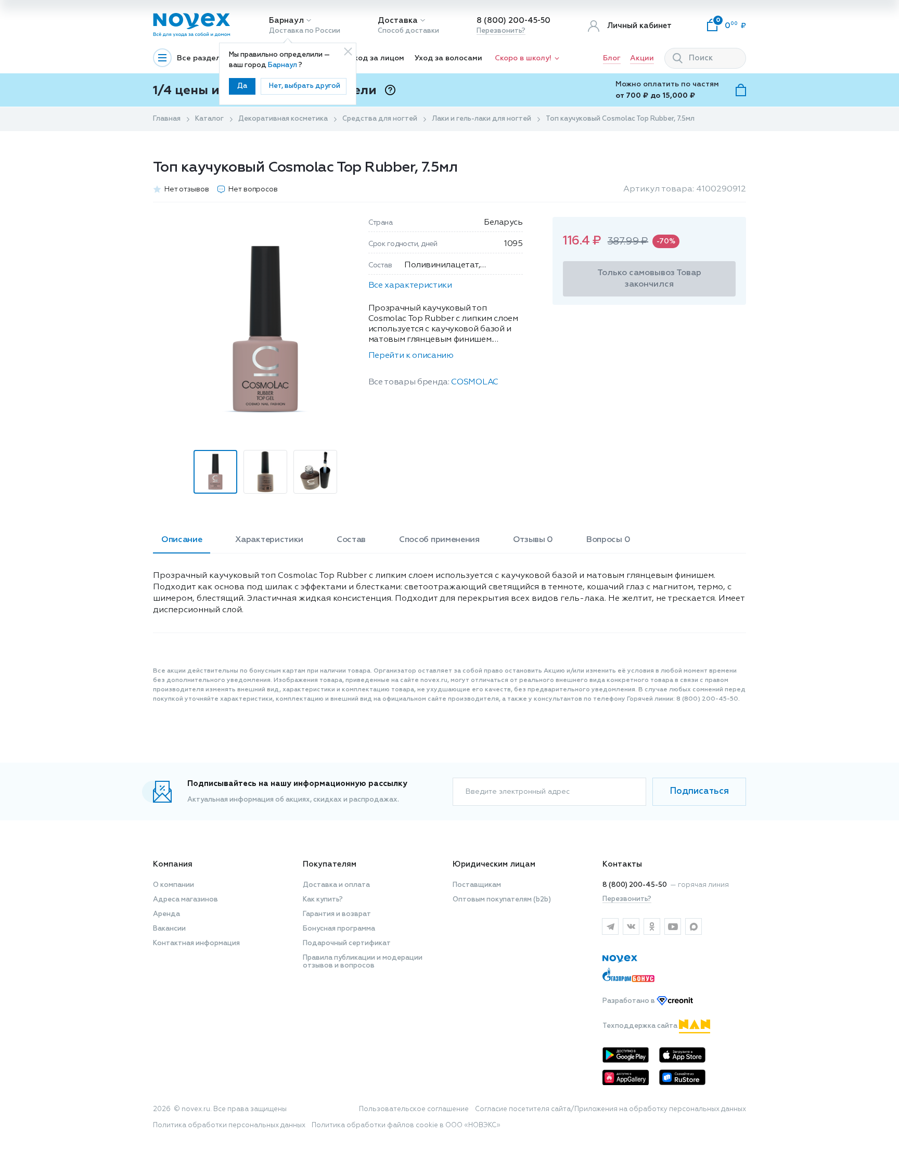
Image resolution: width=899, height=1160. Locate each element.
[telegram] (610, 926)
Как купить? (323, 899)
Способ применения (439, 540)
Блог (612, 58)
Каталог (209, 118)
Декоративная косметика (283, 118)
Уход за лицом (377, 58)
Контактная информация (196, 943)
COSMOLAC (474, 382)
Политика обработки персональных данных (229, 1125)
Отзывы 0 (533, 540)
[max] (693, 926)
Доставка (398, 20)
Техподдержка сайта (640, 1026)
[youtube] (672, 926)
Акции (642, 58)
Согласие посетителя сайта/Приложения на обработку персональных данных (610, 1109)
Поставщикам (477, 885)
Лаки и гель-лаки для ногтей (481, 118)
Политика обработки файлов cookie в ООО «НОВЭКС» (406, 1125)
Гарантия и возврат (337, 914)
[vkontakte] (631, 926)
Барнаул (286, 20)
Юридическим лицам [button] (494, 864)
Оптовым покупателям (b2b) (502, 899)
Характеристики (269, 540)
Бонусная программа (339, 928)
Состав (351, 540)
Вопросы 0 (608, 540)
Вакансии (169, 928)
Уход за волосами (448, 58)
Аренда (166, 914)
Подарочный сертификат (347, 943)
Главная (167, 118)
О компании (173, 885)
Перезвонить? (501, 31)
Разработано (629, 1001)
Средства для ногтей (379, 118)
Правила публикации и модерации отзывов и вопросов (362, 962)
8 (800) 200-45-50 (513, 20)
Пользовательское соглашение (414, 1109)
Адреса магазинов (185, 899)
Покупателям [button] (329, 864)
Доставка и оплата (336, 885)
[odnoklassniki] (652, 926)
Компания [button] (172, 864)
